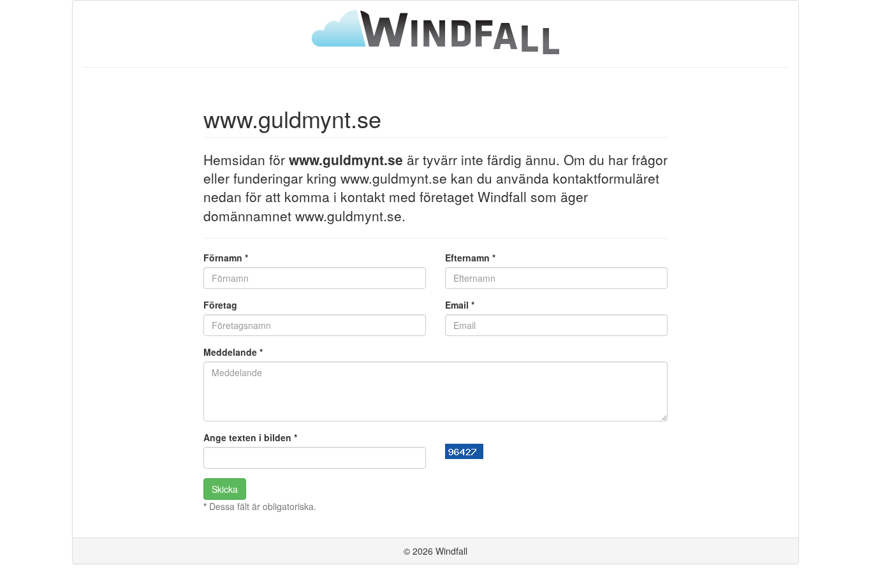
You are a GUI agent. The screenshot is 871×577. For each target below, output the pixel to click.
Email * (459, 304)
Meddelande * (233, 352)
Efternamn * (470, 257)
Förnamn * (225, 257)
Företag (220, 304)
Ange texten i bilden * (250, 437)
